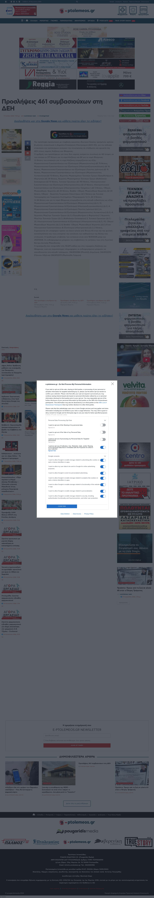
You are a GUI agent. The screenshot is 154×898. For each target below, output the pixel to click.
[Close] (113, 384)
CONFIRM (62, 506)
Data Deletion (65, 514)
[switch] (103, 425)
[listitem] (77, 420)
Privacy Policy (88, 514)
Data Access (77, 514)
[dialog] (77, 449)
